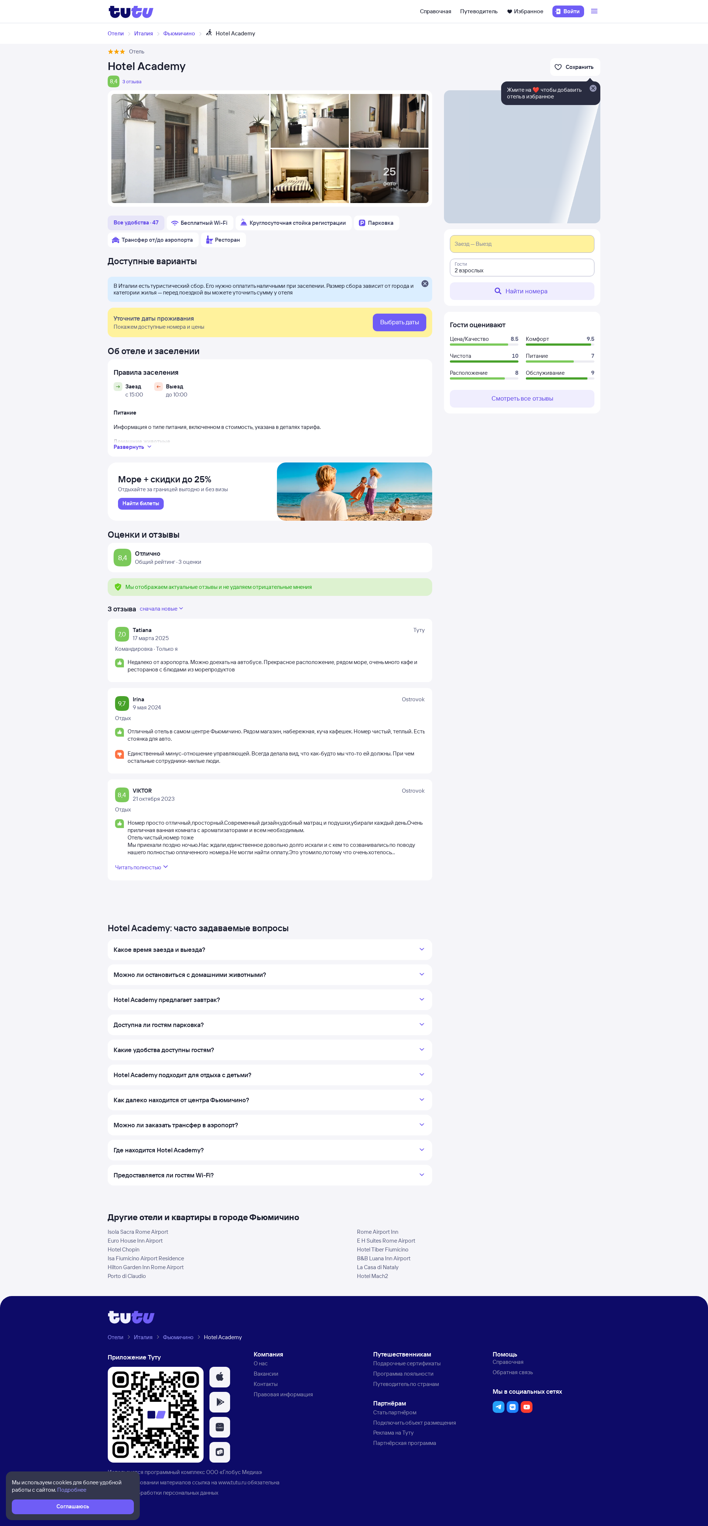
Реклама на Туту (393, 1432)
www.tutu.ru (232, 1482)
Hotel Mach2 (372, 1275)
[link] (141, 504)
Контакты (266, 1383)
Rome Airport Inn (377, 1231)
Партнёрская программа (404, 1442)
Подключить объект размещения (414, 1422)
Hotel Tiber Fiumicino (383, 1249)
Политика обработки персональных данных (163, 1492)
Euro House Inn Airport (135, 1240)
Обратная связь (513, 1372)
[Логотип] (131, 11)
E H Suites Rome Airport (386, 1240)
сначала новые (158, 608)
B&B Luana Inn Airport (383, 1258)
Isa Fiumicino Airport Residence (146, 1258)
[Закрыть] (424, 284)
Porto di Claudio (127, 1275)
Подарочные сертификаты (407, 1363)
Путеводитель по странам (406, 1383)
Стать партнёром (394, 1412)
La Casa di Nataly (378, 1267)
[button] (219, 1377)
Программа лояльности (403, 1373)
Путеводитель (479, 11)
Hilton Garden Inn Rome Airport (146, 1267)
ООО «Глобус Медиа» (234, 1472)
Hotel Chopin (123, 1249)
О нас (261, 1363)
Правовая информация (283, 1394)
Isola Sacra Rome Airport (138, 1231)
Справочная (435, 11)
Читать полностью (138, 867)
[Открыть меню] (595, 11)
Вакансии (266, 1373)
